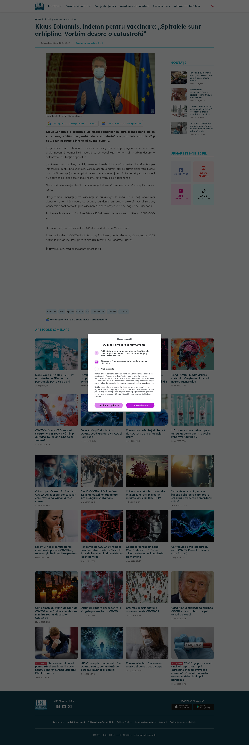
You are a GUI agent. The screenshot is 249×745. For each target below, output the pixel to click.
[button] (124, 369)
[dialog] (124, 373)
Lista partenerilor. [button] (146, 383)
